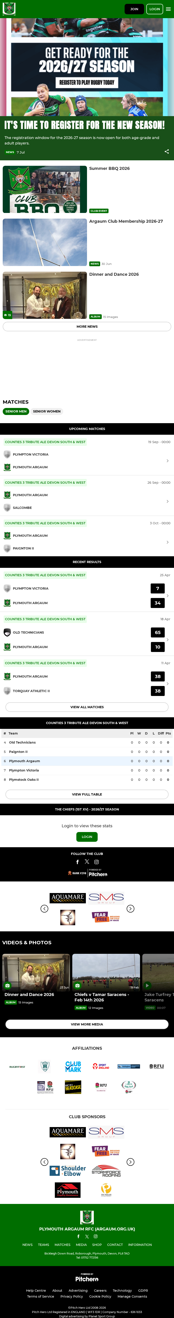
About (57, 1291)
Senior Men (16, 411)
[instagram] (95, 1237)
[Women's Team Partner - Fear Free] (106, 918)
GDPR (143, 1291)
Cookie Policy (100, 1296)
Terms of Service (40, 1296)
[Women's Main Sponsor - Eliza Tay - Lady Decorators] (68, 918)
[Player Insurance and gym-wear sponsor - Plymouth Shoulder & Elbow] (68, 1171)
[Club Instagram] (96, 862)
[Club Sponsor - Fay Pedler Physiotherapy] (106, 1190)
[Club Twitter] (87, 862)
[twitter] (87, 1237)
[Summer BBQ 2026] (45, 189)
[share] (166, 152)
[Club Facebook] (77, 862)
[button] (166, 152)
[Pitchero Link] (98, 875)
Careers (100, 1291)
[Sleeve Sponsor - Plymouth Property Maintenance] (68, 1190)
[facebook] (78, 1237)
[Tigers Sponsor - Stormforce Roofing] (106, 1171)
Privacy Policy (71, 1296)
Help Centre (36, 1291)
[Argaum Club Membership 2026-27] (45, 242)
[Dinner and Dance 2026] (45, 295)
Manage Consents (132, 1296)
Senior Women (46, 411)
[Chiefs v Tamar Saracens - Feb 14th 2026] (106, 973)
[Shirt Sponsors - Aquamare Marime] (68, 899)
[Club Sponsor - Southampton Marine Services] (106, 899)
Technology (122, 1291)
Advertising (78, 1291)
